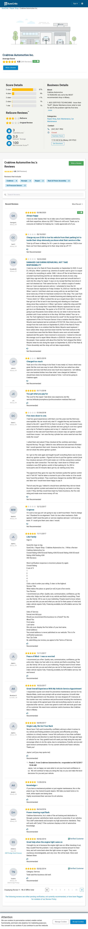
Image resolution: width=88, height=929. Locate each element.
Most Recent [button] (77, 204)
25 (76, 890)
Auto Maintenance (64, 119)
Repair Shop (14, 8)
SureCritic (5, 8)
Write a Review (10, 68)
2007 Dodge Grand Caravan (13, 853)
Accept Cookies (78, 922)
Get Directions (58, 143)
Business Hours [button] (57, 136)
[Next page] (82, 890)
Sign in (75, 3)
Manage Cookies (61, 922)
